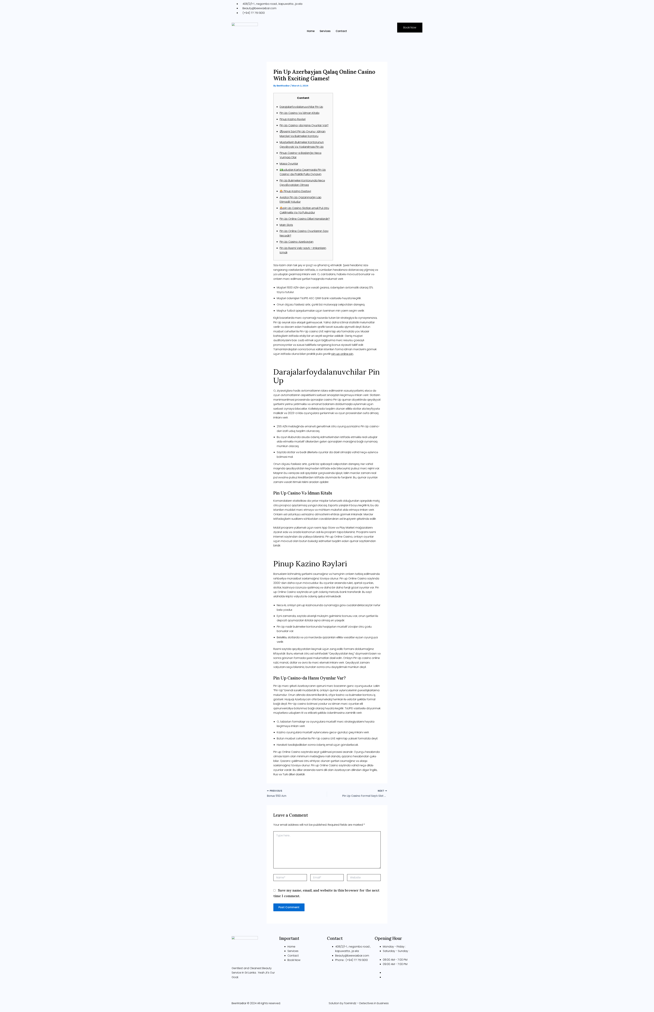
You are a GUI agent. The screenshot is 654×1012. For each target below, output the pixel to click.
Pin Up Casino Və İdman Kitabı (299, 113)
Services (325, 31)
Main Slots (286, 225)
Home (311, 31)
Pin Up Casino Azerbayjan (296, 242)
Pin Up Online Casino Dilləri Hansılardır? (305, 219)
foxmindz (350, 1003)
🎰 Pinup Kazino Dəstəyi (295, 191)
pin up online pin (342, 354)
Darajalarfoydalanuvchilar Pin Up (301, 107)
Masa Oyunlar (289, 164)
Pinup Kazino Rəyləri (293, 119)
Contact (341, 31)
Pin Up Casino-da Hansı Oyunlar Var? (304, 125)
